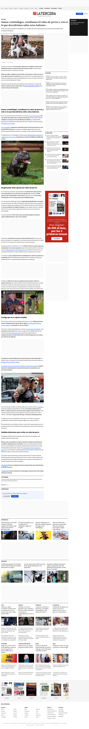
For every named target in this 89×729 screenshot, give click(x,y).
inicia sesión (6, 496)
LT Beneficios (47, 8)
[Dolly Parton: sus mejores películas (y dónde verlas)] (26, 658)
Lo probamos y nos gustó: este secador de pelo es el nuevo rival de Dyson (60, 674)
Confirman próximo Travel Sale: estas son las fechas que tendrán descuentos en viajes (11, 565)
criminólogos (7, 127)
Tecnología (21, 8)
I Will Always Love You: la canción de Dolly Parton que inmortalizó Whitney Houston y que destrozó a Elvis (26, 667)
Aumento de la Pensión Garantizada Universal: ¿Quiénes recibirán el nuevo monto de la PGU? (54, 155)
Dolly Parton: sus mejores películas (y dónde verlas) (25, 646)
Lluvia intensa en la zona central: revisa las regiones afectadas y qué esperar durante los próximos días (9, 526)
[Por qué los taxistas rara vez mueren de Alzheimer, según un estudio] (26, 535)
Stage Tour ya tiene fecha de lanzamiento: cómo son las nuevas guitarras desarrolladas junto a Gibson (8, 649)
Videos (36, 8)
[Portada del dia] (56, 215)
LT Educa (60, 8)
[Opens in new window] (31, 696)
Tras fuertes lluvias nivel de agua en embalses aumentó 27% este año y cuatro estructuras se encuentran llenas (25, 630)
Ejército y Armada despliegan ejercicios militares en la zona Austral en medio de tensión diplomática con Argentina (54, 137)
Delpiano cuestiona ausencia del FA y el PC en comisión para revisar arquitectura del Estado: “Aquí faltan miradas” (56, 84)
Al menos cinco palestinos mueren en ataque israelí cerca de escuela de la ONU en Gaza (43, 674)
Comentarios (10, 62)
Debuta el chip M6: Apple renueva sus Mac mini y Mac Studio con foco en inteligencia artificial (8, 666)
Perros (7, 484)
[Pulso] (19, 696)
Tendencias (38, 605)
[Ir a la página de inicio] (44, 14)
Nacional (10, 8)
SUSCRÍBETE (56, 239)
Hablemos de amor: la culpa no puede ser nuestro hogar (60, 646)
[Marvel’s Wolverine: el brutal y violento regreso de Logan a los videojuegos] (43, 535)
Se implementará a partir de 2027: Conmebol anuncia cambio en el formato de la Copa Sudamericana (60, 629)
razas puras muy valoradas (33, 329)
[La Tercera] (6, 696)
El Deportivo (26, 8)
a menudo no (40, 407)
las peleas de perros (16, 333)
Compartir (4, 62)
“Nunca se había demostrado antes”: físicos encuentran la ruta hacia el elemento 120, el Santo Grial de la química (21, 480)
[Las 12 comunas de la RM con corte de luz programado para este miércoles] (35, 577)
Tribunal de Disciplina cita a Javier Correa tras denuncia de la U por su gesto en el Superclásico (60, 609)
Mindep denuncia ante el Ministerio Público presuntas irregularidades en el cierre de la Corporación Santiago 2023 (60, 638)
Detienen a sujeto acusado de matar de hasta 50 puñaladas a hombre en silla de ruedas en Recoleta (54, 167)
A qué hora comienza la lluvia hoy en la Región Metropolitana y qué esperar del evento (42, 609)
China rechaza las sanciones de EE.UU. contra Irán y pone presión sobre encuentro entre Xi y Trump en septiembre (43, 667)
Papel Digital (54, 8)
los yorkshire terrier (21, 250)
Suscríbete (15, 496)
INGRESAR (86, 13)
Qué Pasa (3, 19)
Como (2, 127)
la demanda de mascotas (32, 366)
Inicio (2, 8)
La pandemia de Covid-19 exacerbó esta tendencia (13, 366)
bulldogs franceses (10, 250)
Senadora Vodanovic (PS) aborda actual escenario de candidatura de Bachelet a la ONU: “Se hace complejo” (54, 149)
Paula (54, 643)
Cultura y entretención (24, 643)
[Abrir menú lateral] (2, 14)
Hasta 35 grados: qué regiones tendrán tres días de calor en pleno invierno (42, 629)
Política (6, 8)
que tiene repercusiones (34, 115)
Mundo (31, 8)
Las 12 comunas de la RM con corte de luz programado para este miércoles (35, 565)
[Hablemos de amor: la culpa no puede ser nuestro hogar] (60, 658)
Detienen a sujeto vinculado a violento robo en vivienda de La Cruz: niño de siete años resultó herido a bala (56, 78)
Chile (2, 605)
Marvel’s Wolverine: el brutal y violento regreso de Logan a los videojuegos (43, 525)
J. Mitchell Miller (31, 135)
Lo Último (41, 8)
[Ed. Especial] (43, 696)
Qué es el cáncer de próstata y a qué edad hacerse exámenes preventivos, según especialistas (59, 526)
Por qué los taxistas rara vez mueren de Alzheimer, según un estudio (25, 525)
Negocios (15, 8)
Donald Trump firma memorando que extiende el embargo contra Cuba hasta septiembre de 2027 (57, 103)
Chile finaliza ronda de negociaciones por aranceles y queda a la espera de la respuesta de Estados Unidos (26, 638)
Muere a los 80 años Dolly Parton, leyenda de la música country (25, 673)
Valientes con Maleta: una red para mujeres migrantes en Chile (60, 665)
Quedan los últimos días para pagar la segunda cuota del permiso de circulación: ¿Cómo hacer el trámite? (56, 566)
